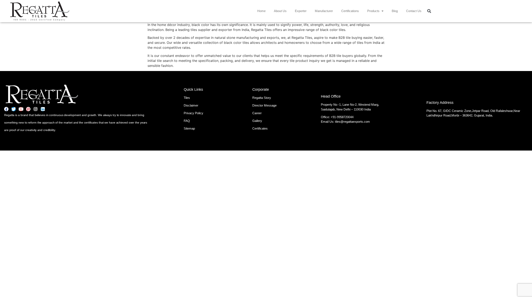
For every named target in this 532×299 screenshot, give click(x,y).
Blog (395, 11)
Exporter (301, 11)
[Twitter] (13, 109)
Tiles (187, 97)
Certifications (350, 11)
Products (373, 11)
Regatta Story (261, 97)
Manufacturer (324, 11)
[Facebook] (6, 109)
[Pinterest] (28, 109)
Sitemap (189, 128)
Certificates (260, 128)
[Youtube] (21, 109)
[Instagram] (35, 109)
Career (257, 113)
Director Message (264, 105)
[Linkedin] (43, 109)
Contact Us (413, 11)
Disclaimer (191, 105)
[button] (429, 11)
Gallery (257, 121)
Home (261, 11)
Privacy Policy (193, 113)
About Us (280, 11)
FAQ (187, 121)
